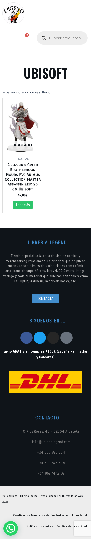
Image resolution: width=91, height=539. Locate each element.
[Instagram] (53, 338)
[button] (7, 38)
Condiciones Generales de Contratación (41, 515)
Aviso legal (79, 515)
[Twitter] (40, 338)
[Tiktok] (66, 338)
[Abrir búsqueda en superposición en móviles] (62, 38)
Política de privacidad (71, 526)
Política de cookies (40, 526)
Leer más (23, 205)
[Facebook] (26, 338)
